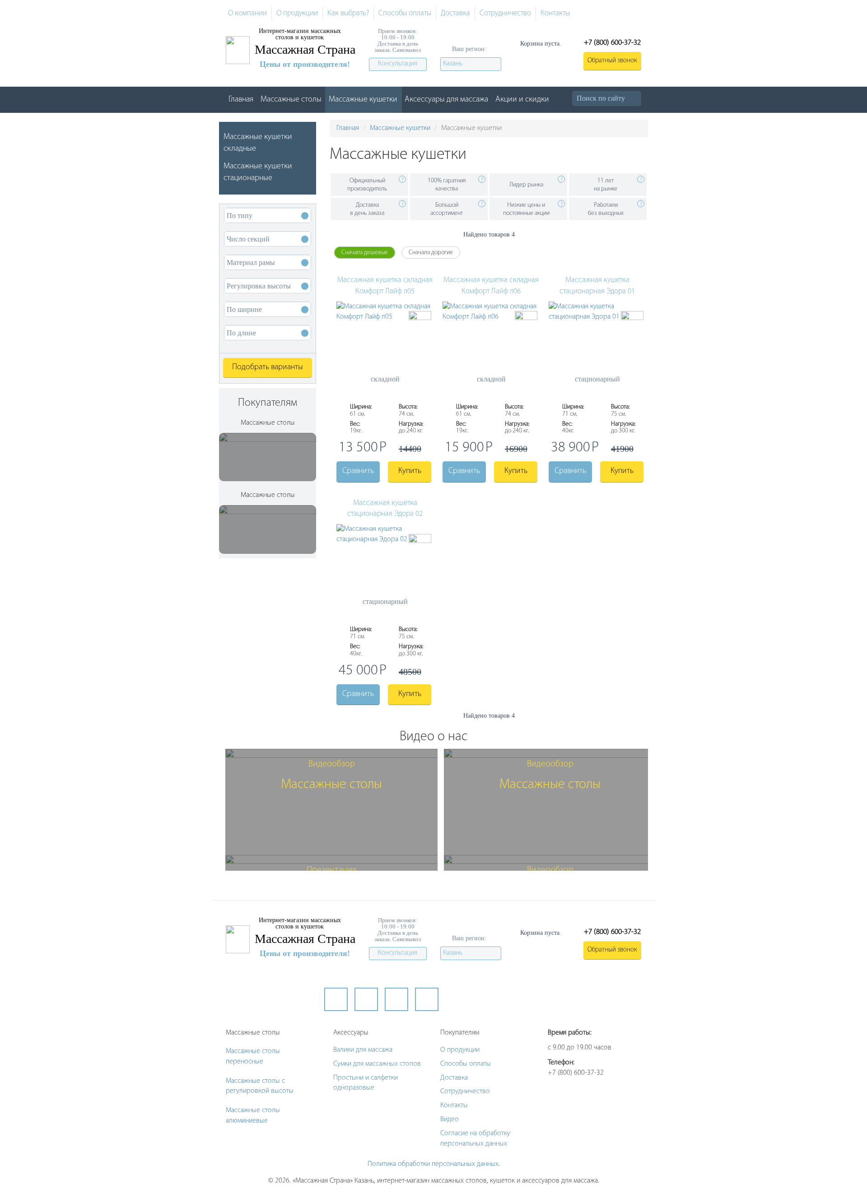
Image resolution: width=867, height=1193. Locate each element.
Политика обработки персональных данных (433, 1164)
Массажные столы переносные (253, 1056)
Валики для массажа (362, 1050)
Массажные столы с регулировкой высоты (260, 1086)
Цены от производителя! (305, 64)
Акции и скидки (522, 100)
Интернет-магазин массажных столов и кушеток (300, 34)
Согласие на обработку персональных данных (475, 1138)
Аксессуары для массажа (446, 100)
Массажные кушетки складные (258, 143)
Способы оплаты (404, 13)
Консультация (397, 63)
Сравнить (358, 471)
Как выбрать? (348, 13)
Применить (640, 98)
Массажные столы (291, 100)
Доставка (455, 13)
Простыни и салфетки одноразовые (365, 1083)
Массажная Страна (305, 49)
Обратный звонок (612, 60)
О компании (247, 13)
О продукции (297, 13)
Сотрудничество (505, 13)
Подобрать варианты (267, 367)
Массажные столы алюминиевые (253, 1115)
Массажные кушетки (363, 100)
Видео (449, 1119)
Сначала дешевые (364, 252)
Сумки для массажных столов (377, 1064)
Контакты (555, 13)
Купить (409, 471)
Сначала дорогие (431, 252)
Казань (452, 63)
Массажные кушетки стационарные (258, 172)
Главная (240, 100)
